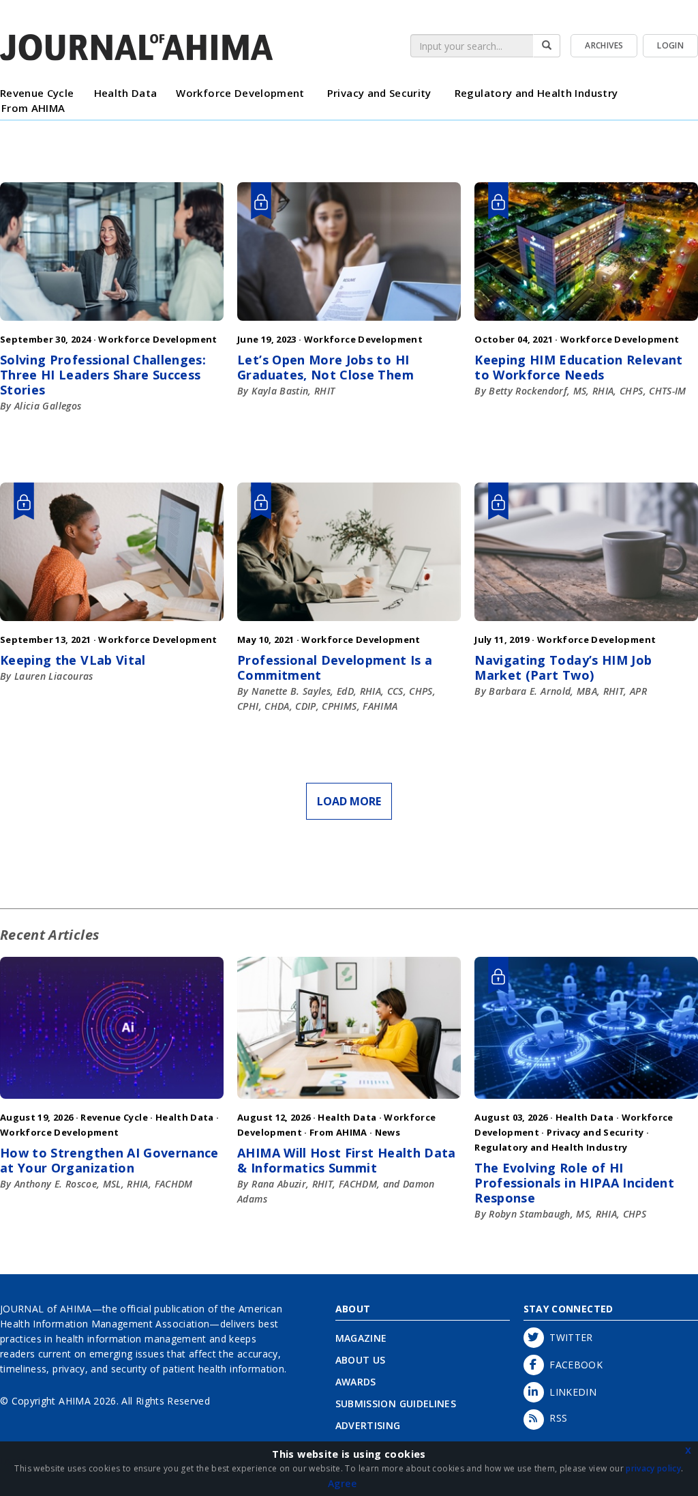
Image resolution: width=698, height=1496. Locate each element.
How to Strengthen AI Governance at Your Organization (109, 1160)
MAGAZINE (361, 1338)
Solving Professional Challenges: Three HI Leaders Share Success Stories (103, 374)
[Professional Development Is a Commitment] (349, 624)
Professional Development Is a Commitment (334, 667)
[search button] (546, 45)
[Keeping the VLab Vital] (112, 624)
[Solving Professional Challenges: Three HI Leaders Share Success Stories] (112, 323)
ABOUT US (360, 1359)
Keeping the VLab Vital (73, 660)
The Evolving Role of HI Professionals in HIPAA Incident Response (574, 1183)
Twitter (568, 1337)
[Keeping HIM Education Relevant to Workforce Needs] (586, 323)
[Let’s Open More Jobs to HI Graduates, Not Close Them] (349, 323)
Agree (342, 1483)
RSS (556, 1417)
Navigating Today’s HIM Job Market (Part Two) (563, 667)
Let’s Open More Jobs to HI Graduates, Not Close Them (325, 367)
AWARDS (355, 1381)
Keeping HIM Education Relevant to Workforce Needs (578, 367)
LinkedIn (570, 1391)
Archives (604, 45)
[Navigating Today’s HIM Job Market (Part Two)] (586, 624)
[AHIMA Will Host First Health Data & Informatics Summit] (349, 1101)
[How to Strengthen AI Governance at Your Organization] (112, 1101)
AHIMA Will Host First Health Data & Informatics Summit (346, 1160)
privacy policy (653, 1468)
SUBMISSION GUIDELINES (395, 1403)
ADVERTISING (368, 1425)
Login (670, 45)
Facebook (573, 1364)
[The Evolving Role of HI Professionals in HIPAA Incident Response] (586, 1101)
